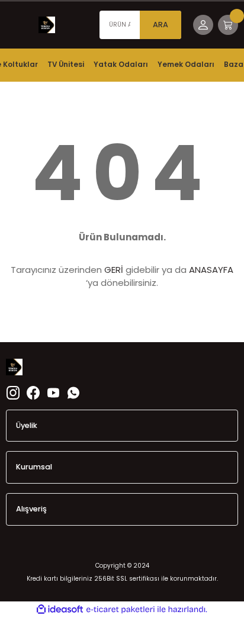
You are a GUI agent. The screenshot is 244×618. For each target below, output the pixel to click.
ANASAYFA (211, 269)
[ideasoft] (60, 609)
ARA (160, 25)
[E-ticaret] (120, 609)
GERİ (113, 269)
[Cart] (228, 25)
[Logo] (46, 25)
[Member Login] (203, 25)
